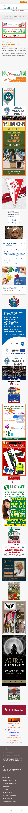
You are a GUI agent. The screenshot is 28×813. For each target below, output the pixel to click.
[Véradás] (14, 383)
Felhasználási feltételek (9, 780)
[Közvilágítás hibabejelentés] (14, 479)
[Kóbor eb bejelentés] (14, 232)
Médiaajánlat (6, 789)
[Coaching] (14, 421)
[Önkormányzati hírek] (14, 301)
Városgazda (14, 743)
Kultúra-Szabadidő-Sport (14, 735)
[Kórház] (14, 217)
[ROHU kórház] (14, 266)
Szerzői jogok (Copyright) (9, 783)
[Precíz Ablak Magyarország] (14, 35)
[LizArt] (14, 504)
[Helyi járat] (14, 535)
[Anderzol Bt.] (14, 24)
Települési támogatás (14, 738)
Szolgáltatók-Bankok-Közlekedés (14, 737)
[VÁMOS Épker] (14, 147)
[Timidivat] (14, 79)
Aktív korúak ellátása (14, 740)
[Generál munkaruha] (14, 458)
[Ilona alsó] (14, 73)
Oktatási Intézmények (14, 733)
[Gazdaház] (14, 590)
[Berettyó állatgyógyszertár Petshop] (14, 550)
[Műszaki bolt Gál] (14, 395)
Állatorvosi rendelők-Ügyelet (14, 730)
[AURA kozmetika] (14, 660)
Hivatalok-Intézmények (14, 732)
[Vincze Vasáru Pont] (14, 368)
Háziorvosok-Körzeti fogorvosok (14, 727)
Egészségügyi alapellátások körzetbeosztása (14, 729)
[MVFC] (14, 192)
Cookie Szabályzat (7, 798)
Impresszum (6, 786)
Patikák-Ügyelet (14, 725)
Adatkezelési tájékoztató (9, 795)
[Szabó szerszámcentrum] (14, 694)
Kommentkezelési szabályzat (10, 801)
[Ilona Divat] (14, 30)
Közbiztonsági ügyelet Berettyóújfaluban (14, 742)
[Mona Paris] (14, 617)
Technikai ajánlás (7, 792)
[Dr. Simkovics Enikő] (14, 569)
